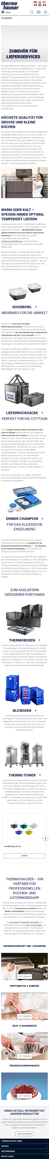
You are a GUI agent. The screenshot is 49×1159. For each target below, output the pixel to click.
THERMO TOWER (22, 775)
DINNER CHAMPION (22, 518)
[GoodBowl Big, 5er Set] (24, 828)
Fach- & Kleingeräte (33, 925)
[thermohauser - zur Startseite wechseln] (10, 9)
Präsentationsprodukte (29, 922)
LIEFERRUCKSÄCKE (22, 412)
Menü (6, 12)
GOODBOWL (22, 307)
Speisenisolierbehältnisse (11, 241)
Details (24, 855)
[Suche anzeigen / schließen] (32, 12)
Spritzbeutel (14, 922)
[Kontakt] (39, 12)
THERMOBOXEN (22, 640)
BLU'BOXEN (22, 710)
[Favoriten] (45, 12)
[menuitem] (3, 12)
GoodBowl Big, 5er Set (12, 846)
